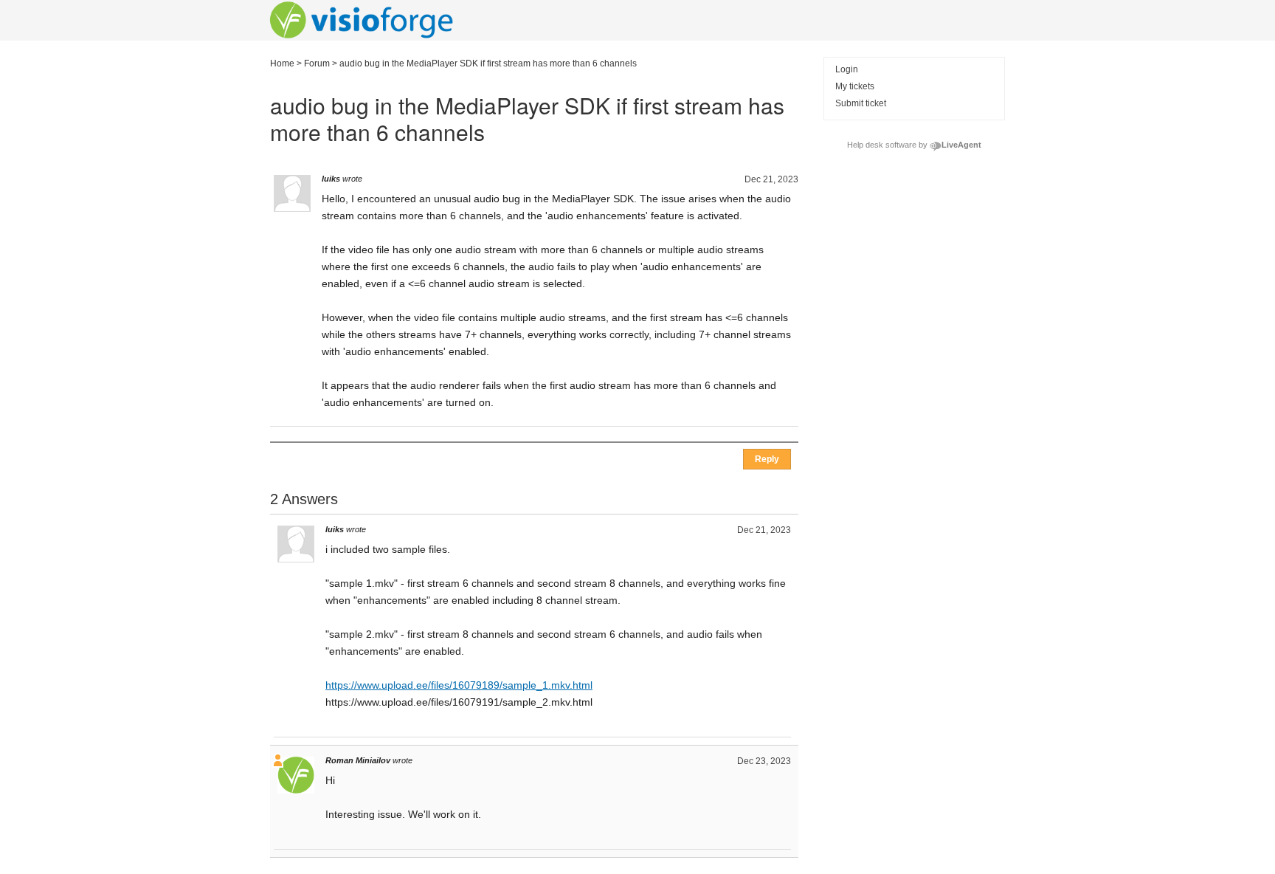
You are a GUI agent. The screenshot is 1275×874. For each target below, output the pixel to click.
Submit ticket (860, 103)
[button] (767, 459)
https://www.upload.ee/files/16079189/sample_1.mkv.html (458, 685)
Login (846, 69)
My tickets (854, 86)
